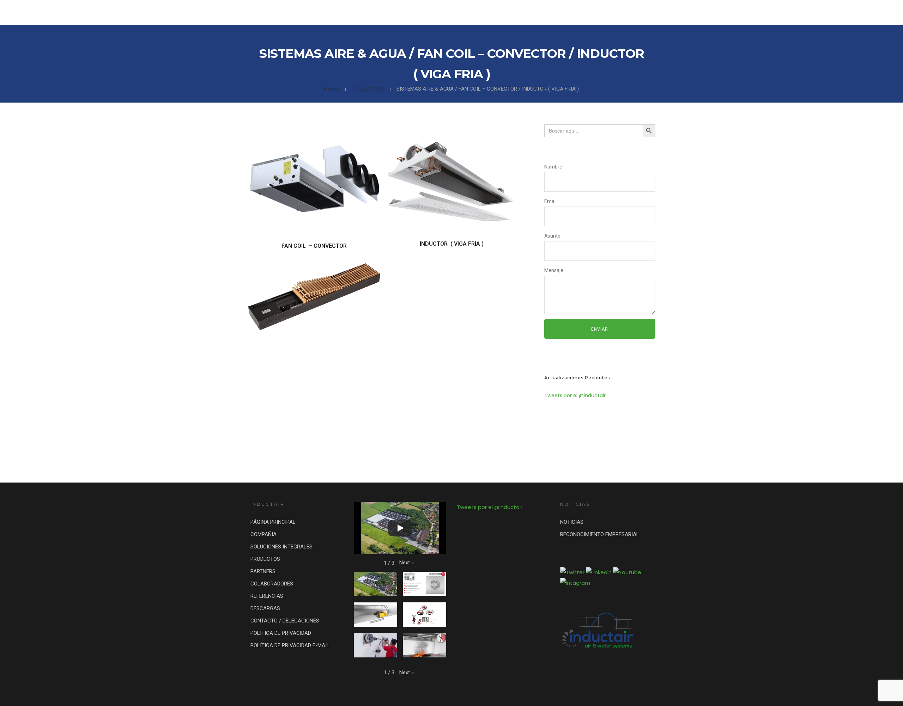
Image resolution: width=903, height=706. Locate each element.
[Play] (400, 528)
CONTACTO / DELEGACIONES (810, 13)
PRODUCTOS (584, 13)
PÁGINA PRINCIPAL (273, 522)
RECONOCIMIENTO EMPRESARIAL (599, 534)
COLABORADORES (664, 13)
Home (331, 89)
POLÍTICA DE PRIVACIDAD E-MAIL (289, 645)
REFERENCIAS (711, 13)
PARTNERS (621, 13)
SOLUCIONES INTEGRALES (530, 13)
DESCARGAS (751, 13)
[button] (406, 563)
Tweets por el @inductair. (575, 395)
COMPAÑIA (477, 13)
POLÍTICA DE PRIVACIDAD (280, 633)
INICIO (447, 13)
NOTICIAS (571, 522)
